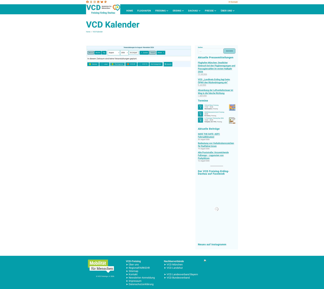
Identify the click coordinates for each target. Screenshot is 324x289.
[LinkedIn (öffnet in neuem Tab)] (98, 2)
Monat (91, 53)
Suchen (200, 47)
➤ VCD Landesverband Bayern (181, 274)
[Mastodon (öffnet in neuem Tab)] (105, 2)
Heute (153, 53)
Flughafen (144, 10)
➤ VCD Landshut (173, 267)
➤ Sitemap (132, 271)
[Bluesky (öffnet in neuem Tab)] (102, 2)
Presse (209, 10)
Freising (160, 10)
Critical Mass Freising (211, 105)
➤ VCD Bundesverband (177, 277)
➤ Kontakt (132, 274)
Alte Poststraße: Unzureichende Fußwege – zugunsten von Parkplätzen (213, 155)
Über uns (227, 10)
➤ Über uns (132, 264)
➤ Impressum (133, 280)
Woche (98, 53)
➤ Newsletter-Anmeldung (140, 277)
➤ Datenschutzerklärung (140, 284)
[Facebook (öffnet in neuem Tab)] (87, 2)
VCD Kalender (98, 32)
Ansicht (168, 64)
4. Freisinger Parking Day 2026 (214, 118)
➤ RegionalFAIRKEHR (138, 267)
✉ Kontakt (233, 2)
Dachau (193, 10)
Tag (104, 53)
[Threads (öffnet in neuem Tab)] (91, 2)
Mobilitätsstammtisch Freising (214, 112)
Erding (177, 10)
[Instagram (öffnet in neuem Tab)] (94, 2)
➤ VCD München (173, 264)
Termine (203, 100)
